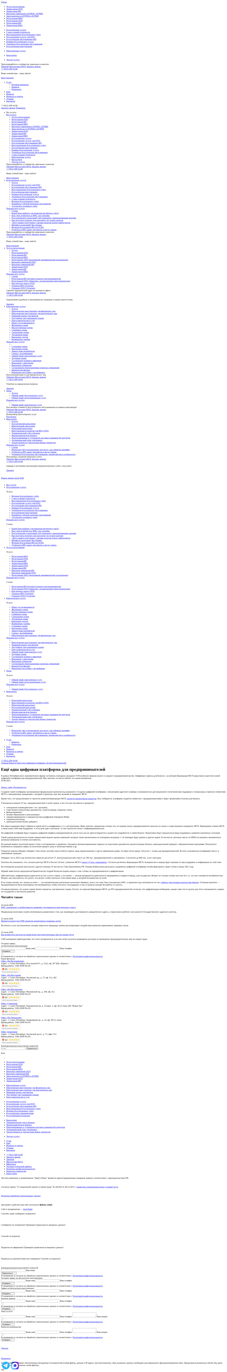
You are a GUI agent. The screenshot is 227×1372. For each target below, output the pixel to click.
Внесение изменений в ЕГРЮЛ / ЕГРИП (24, 14)
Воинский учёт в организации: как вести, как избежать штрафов (41, 450)
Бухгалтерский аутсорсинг (18, 1116)
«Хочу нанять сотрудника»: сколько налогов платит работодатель (41, 223)
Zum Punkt (27, 1209)
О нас (8, 82)
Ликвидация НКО (14, 25)
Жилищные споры (20, 325)
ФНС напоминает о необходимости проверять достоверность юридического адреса (38, 907)
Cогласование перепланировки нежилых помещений (35, 368)
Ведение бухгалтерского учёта (25, 201)
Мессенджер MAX (18, 66)
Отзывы (10, 99)
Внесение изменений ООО (24, 262)
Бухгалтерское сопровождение (20, 1113)
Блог (8, 92)
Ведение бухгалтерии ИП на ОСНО (28, 227)
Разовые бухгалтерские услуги (20, 42)
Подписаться (32, 1049)
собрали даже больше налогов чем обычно (180, 882)
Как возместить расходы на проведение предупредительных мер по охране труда (37, 935)
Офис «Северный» (9, 1003)
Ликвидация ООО (14, 9)
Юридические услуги (16, 51)
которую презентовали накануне (81, 798)
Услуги (15, 182)
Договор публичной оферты (19, 1166)
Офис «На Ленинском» (11, 1018)
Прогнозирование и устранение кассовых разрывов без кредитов (41, 438)
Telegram (5, 66)
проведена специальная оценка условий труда (97, 1187)
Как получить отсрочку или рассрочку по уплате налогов (37, 220)
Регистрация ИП (13, 23)
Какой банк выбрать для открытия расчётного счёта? (35, 213)
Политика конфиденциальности (20, 1169)
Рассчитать (11, 417)
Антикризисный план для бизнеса (27, 440)
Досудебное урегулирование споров (28, 318)
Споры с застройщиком (22, 353)
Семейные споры (19, 330)
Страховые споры (19, 346)
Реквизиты (16, 89)
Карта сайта (11, 1173)
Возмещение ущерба (21, 339)
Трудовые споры (19, 358)
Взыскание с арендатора (22, 363)
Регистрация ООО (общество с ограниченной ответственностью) (41, 281)
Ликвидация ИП (13, 11)
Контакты (10, 101)
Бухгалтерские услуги (16, 30)
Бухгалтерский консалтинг (24, 424)
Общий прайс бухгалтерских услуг (27, 395)
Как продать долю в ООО (23, 283)
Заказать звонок (34, 66)
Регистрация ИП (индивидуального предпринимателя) (36, 279)
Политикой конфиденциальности (88, 956)
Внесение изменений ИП (23, 264)
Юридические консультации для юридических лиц (34, 313)
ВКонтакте (11, 1164)
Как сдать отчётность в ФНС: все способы (31, 215)
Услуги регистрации (15, 6)
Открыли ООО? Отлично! (23, 288)
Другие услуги (13, 60)
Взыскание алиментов (22, 365)
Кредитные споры (20, 349)
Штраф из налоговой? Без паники (27, 225)
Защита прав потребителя (23, 351)
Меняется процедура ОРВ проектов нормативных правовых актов (31, 921)
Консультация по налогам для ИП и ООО (30, 431)
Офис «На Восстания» (11, 975)
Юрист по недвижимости (23, 323)
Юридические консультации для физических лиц (34, 311)
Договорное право (20, 335)
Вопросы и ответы (14, 96)
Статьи (15, 211)
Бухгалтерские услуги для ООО (20, 37)
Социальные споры (20, 332)
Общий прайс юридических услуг (27, 356)
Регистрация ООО (14, 21)
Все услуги (11, 115)
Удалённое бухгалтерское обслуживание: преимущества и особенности (43, 454)
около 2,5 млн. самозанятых (94, 862)
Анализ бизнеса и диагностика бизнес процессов (34, 442)
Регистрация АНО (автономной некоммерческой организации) (40, 260)
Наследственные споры (22, 328)
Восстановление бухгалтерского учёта (23, 35)
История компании (20, 85)
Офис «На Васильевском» (12, 961)
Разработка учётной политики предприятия (31, 204)
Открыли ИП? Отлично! (23, 286)
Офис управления (9, 1032)
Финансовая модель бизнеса (24, 435)
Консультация (7, 78)
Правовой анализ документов (25, 316)
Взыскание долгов (20, 337)
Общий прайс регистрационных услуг (29, 398)
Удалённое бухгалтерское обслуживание (24, 44)
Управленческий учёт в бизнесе (26, 433)
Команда (15, 87)
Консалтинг (11, 55)
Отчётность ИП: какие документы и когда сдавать (34, 230)
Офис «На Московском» (12, 989)
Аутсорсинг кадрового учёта (24, 206)
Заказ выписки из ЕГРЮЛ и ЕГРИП (22, 16)
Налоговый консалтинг (22, 428)
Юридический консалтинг (23, 426)
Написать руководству (16, 1171)
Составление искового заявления (26, 361)
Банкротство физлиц (21, 370)
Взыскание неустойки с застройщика (28, 372)
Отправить (6, 951)
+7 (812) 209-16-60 (9, 69)
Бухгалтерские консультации (19, 46)
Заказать (10, 304)
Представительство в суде (23, 320)
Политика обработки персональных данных (21, 1196)
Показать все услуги (15, 208)
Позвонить (20, 108)
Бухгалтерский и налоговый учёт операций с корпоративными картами (44, 218)
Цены (8, 391)
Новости (10, 94)
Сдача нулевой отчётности (18, 32)
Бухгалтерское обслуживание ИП (21, 39)
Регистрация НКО (14, 18)
